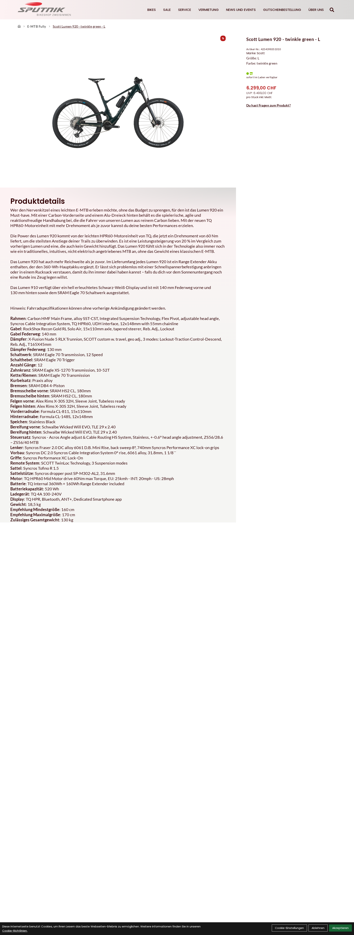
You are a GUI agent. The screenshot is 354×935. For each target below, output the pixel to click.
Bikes (151, 9)
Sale (167, 9)
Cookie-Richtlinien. (14, 931)
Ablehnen (318, 928)
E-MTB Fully (36, 26)
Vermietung (208, 9)
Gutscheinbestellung (282, 9)
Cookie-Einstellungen (289, 928)
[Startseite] (19, 26)
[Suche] (331, 9)
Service (184, 9)
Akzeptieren (340, 928)
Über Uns (316, 9)
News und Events (241, 9)
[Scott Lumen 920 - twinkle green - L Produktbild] (118, 112)
